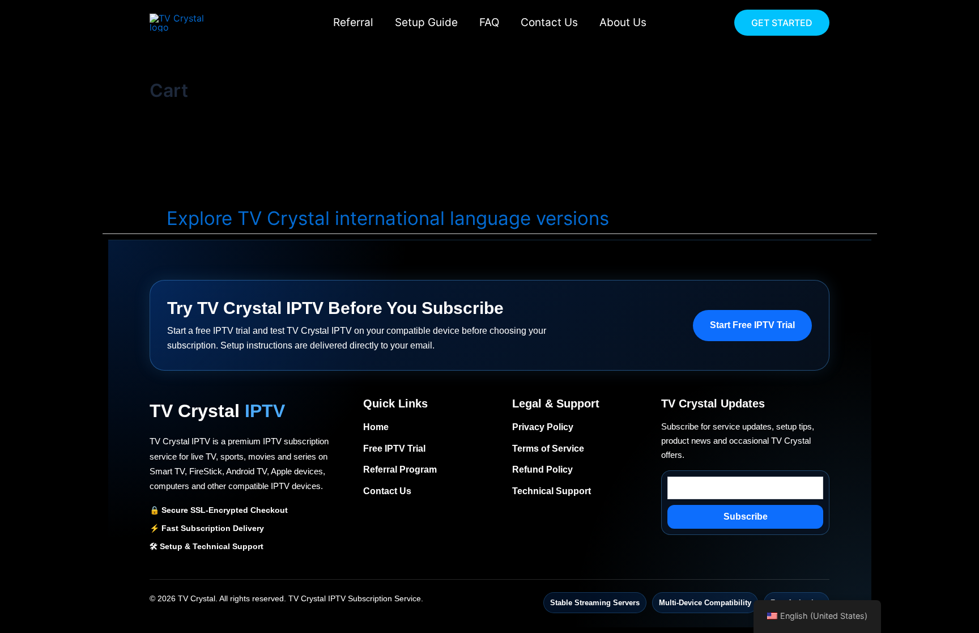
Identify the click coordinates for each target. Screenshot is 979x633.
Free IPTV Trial (394, 448)
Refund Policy (542, 469)
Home (376, 427)
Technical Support (551, 491)
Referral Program (400, 469)
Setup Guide (426, 22)
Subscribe (745, 516)
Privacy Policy (542, 427)
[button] (781, 23)
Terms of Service (548, 448)
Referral (353, 22)
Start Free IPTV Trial (752, 325)
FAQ (489, 22)
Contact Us (549, 22)
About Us (622, 22)
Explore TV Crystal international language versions (388, 218)
